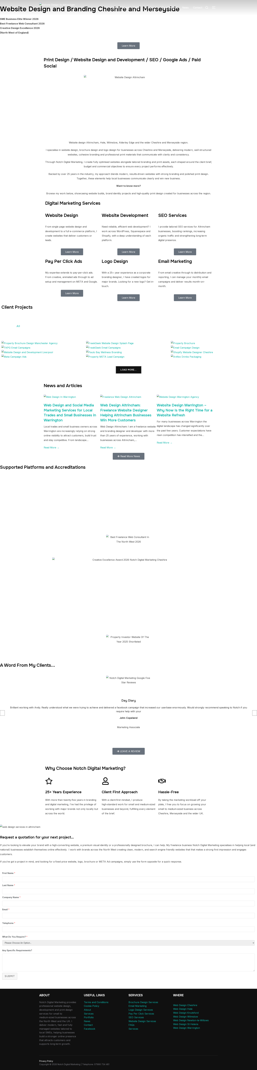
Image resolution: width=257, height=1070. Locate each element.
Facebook (89, 1028)
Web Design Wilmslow (185, 1016)
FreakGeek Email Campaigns (128, 348)
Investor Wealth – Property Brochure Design (213, 344)
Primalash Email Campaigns (213, 348)
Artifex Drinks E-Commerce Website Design (213, 352)
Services (149, 7)
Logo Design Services (140, 1009)
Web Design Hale (182, 1008)
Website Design (164, 331)
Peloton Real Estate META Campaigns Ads (128, 357)
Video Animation (135, 331)
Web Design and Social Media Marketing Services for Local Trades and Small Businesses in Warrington (70, 412)
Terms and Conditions (96, 1002)
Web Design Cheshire (185, 1005)
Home (114, 7)
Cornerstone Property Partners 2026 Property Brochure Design (44, 344)
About (125, 7)
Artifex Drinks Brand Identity (213, 357)
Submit (10, 976)
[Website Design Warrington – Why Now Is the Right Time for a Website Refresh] (178, 396)
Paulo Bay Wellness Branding (128, 352)
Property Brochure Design (100, 331)
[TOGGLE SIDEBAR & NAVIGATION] (215, 7)
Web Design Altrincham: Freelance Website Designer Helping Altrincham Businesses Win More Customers (125, 412)
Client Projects (169, 7)
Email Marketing (137, 1005)
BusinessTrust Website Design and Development (43, 353)
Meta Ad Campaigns (227, 326)
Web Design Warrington (186, 1027)
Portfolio (89, 1017)
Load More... (128, 369)
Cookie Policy (91, 1005)
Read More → (51, 447)
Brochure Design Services (143, 1002)
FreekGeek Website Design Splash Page (128, 343)
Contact (197, 7)
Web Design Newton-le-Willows (191, 1020)
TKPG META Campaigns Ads (43, 357)
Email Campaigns (141, 326)
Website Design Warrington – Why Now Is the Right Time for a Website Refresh (184, 410)
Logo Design (197, 326)
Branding (63, 326)
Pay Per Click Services (141, 1013)
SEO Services (136, 1017)
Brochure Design (86, 326)
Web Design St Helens (185, 1024)
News (185, 7)
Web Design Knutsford (186, 1012)
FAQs (136, 7)
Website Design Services (142, 1021)
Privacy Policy (46, 1061)
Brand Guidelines (38, 326)
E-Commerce (114, 326)
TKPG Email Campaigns (44, 348)
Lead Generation (170, 326)
